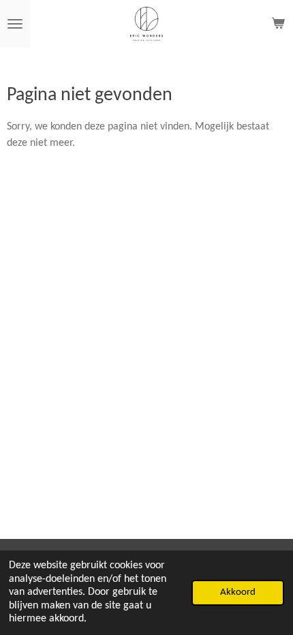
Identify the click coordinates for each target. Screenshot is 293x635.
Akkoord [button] (238, 592)
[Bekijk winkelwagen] (278, 24)
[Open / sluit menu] (15, 24)
